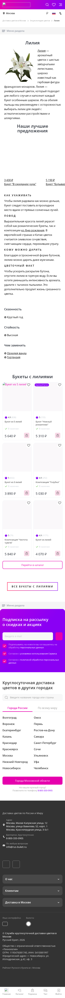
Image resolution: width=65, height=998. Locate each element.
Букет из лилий (43, 539)
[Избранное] (54, 5)
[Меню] (60, 5)
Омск (37, 717)
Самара (39, 736)
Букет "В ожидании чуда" (20, 182)
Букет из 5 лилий (13, 421)
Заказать (26, 435)
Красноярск (10, 749)
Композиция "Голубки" (48, 482)
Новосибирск (11, 768)
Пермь (38, 724)
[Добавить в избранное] (28, 385)
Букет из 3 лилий (13, 482)
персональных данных (32, 647)
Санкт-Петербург (45, 743)
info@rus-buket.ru (16, 846)
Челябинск (41, 768)
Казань (7, 736)
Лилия (42, 51)
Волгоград (9, 717)
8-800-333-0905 (45, 790)
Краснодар (9, 743)
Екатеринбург (11, 730)
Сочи (37, 749)
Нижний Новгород (15, 762)
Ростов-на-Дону (44, 730)
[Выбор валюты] (47, 13)
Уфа (36, 762)
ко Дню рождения (32, 230)
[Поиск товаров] (47, 5)
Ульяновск (41, 755)
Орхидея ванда (16, 353)
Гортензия (13, 357)
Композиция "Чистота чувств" (16, 541)
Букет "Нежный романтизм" (44, 423)
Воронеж (8, 724)
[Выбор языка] (54, 13)
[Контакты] (60, 13)
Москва (10, 13)
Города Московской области (32, 780)
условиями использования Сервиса (38, 653)
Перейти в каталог (32, 565)
